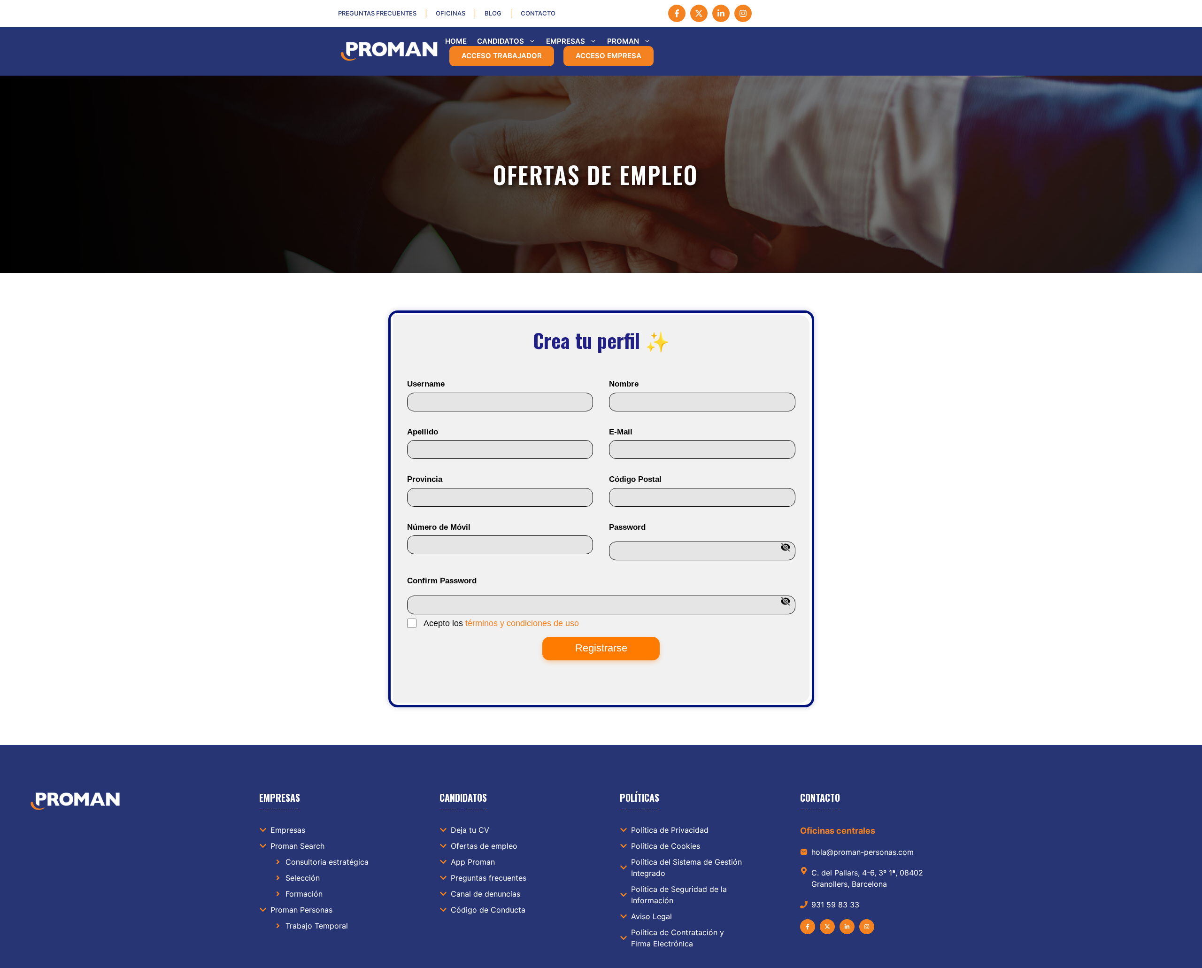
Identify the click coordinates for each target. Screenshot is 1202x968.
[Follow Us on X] (699, 13)
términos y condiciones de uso (522, 623)
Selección (302, 878)
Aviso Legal (651, 916)
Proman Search (297, 846)
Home (456, 41)
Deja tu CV (470, 830)
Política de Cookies (665, 846)
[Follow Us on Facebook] (677, 13)
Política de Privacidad (670, 830)
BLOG (493, 13)
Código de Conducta (488, 909)
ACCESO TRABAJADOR (502, 55)
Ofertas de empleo (484, 846)
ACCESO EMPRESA (608, 55)
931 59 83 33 (835, 904)
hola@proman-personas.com (862, 852)
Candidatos (500, 41)
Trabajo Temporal (316, 925)
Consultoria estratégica (327, 862)
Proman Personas (301, 909)
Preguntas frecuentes (377, 13)
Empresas (565, 41)
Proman (623, 41)
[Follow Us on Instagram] (743, 13)
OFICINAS (450, 13)
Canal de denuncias (485, 893)
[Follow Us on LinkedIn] (721, 13)
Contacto (538, 13)
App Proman (473, 862)
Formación (304, 893)
